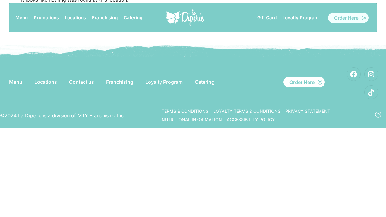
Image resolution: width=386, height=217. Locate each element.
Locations (75, 17)
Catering (133, 17)
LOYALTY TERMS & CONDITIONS (246, 111)
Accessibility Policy (251, 119)
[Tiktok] (371, 92)
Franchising (105, 17)
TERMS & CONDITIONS (185, 111)
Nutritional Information (192, 119)
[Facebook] (354, 74)
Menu (21, 17)
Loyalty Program (301, 17)
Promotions (46, 17)
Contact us (81, 82)
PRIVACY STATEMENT (307, 111)
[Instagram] (371, 74)
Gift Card (267, 17)
